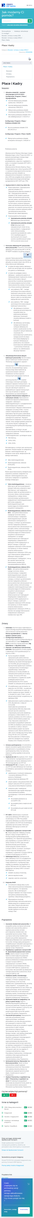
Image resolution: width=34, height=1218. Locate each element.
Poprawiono (10, 77)
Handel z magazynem (11, 1117)
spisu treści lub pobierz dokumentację (17, 25)
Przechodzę (24, 1209)
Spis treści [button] (6, 63)
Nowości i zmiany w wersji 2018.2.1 (18, 50)
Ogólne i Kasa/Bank (10, 1126)
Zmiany (8, 74)
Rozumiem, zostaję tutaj (10, 1210)
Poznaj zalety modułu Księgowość (13, 1165)
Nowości (9, 71)
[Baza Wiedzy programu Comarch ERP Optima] (8, 5)
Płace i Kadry (7, 67)
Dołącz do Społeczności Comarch (12, 1150)
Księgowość (8, 1113)
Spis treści (5, 1178)
